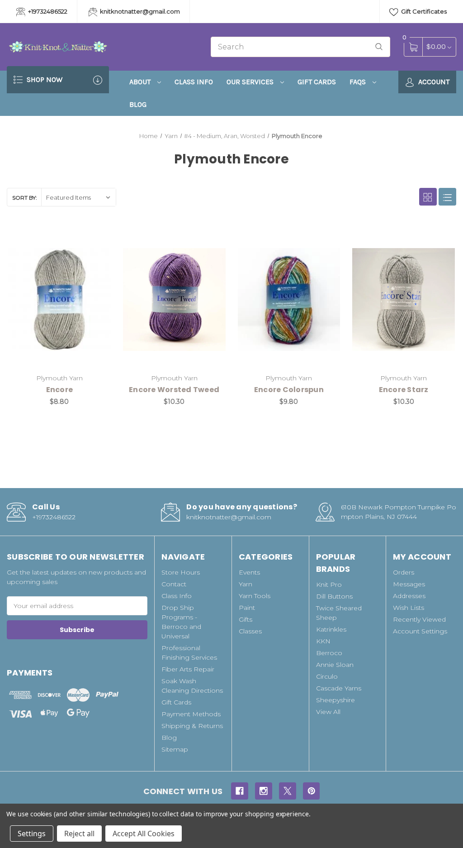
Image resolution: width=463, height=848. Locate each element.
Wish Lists (408, 608)
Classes (250, 631)
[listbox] (78, 197)
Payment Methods (191, 714)
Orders (403, 572)
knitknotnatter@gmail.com (139, 11)
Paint (247, 608)
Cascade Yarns (338, 688)
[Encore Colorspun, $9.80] (289, 299)
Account (432, 81)
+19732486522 (47, 11)
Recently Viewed (419, 619)
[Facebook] (239, 791)
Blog (137, 104)
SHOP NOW (43, 79)
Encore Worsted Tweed (174, 389)
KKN (323, 641)
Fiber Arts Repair (187, 669)
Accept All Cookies (144, 833)
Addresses (409, 596)
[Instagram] (263, 791)
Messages (409, 584)
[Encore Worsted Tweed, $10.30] (174, 299)
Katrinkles (331, 629)
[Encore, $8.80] (59, 299)
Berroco (329, 653)
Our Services (251, 81)
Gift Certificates (423, 11)
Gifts (245, 619)
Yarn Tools (254, 596)
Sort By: (24, 197)
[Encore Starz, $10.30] (403, 299)
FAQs (359, 81)
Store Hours (180, 572)
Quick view (76, 239)
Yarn (245, 584)
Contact (173, 584)
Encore (59, 389)
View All (328, 712)
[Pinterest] (311, 791)
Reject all (79, 833)
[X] (287, 791)
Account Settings (420, 631)
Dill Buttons (334, 596)
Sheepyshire (335, 700)
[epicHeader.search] (379, 47)
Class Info (194, 81)
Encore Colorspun (289, 389)
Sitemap (174, 749)
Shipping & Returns (192, 726)
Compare (99, 239)
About (140, 81)
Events (249, 572)
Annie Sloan (335, 665)
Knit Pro (329, 584)
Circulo (327, 676)
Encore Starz (404, 389)
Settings (32, 833)
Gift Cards (317, 81)
